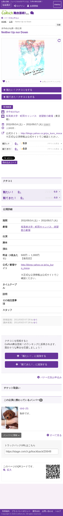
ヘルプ (58, 511)
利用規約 (6, 511)
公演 (10, 22)
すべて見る (56, 435)
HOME (3, 22)
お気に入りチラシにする (51, 81)
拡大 (9, 469)
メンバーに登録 (10, 435)
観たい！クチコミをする (19, 89)
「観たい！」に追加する (33, 356)
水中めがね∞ (12, 111)
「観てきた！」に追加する (33, 364)
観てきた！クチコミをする (20, 96)
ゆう (35, 319)
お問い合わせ (47, 511)
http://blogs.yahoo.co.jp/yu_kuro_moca (41, 133)
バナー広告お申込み (11, 18)
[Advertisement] (31, 497)
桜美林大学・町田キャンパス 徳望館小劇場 (29, 116)
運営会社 (36, 511)
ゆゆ (24, 408)
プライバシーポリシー (21, 511)
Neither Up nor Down (14, 32)
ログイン (21, 6)
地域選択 (6, 5)
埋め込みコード (9, 162)
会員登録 (34, 6)
